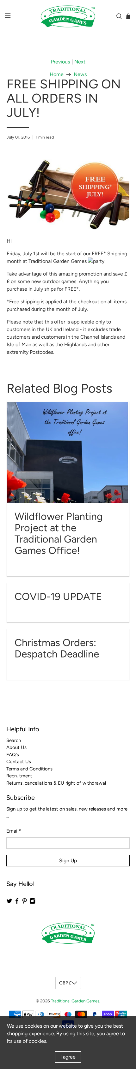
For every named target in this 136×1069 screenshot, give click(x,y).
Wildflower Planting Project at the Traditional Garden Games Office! (59, 533)
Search (13, 740)
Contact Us (18, 761)
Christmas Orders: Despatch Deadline (57, 648)
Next (79, 61)
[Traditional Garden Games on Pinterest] (25, 903)
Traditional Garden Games (75, 1000)
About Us (16, 747)
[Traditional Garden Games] (68, 16)
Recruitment (19, 776)
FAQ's (12, 754)
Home (57, 74)
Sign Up (68, 861)
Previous (60, 61)
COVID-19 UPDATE (58, 597)
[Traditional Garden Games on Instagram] (32, 903)
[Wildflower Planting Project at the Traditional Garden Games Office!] (68, 452)
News (80, 74)
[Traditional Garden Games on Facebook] (17, 903)
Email (13, 831)
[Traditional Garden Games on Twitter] (9, 903)
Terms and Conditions (29, 769)
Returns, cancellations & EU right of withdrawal (56, 783)
